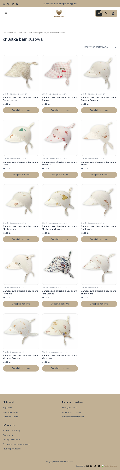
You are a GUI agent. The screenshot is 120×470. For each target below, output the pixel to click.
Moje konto (7, 407)
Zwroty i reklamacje (11, 439)
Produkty (22, 32)
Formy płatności (69, 407)
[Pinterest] (17, 4)
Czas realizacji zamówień (73, 417)
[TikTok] (13, 4)
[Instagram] (4, 4)
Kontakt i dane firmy (11, 430)
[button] (106, 13)
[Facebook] (8, 4)
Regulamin (8, 435)
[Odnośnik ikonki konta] (113, 13)
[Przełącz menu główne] (6, 13)
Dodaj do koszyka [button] (21, 110)
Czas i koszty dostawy (71, 412)
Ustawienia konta (10, 417)
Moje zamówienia (10, 412)
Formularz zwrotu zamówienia (16, 444)
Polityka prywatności (12, 449)
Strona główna (9, 32)
